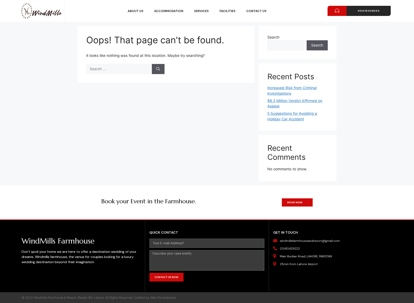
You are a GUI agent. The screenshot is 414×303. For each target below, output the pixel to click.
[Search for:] (119, 69)
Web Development (163, 297)
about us (135, 11)
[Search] (158, 69)
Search (273, 37)
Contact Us (256, 11)
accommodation (168, 11)
